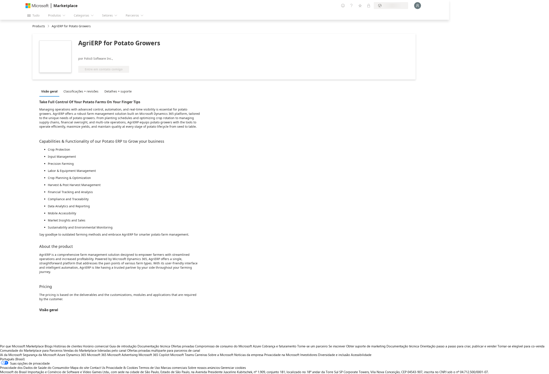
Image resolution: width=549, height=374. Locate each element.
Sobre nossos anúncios (204, 367)
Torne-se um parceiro (312, 346)
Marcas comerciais (174, 367)
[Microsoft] (37, 5)
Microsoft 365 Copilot (154, 355)
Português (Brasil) (12, 359)
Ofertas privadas (182, 346)
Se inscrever (337, 346)
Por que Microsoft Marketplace (22, 346)
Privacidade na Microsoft (281, 355)
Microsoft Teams (182, 355)
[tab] (50, 91)
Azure (61, 355)
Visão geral (49, 91)
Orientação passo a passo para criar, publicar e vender (458, 346)
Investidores (308, 355)
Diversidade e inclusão (334, 355)
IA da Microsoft (11, 355)
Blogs (49, 346)
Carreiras (201, 355)
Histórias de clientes (67, 346)
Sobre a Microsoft (220, 355)
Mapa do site (79, 367)
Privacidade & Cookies (122, 367)
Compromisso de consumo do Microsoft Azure (228, 346)
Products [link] (38, 26)
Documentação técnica (153, 346)
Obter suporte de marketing (366, 346)
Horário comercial (96, 346)
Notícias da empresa (248, 355)
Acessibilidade (361, 355)
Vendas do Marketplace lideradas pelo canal (94, 350)
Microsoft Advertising (122, 355)
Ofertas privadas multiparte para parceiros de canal (163, 350)
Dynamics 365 (76, 355)
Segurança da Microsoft (39, 355)
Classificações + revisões (80, 91)
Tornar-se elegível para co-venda (521, 346)
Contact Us (97, 367)
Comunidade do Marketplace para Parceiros (31, 350)
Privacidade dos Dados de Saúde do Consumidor (34, 367)
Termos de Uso (149, 367)
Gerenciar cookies (233, 367)
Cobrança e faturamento (279, 346)
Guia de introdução (123, 346)
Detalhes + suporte (118, 91)
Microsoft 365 (96, 355)
